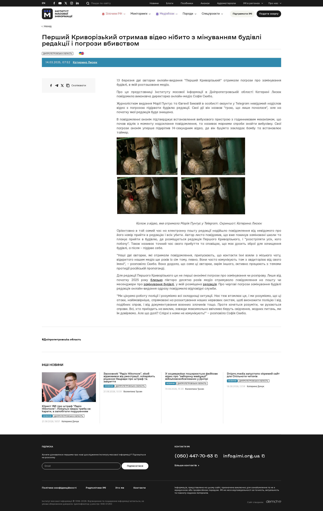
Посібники (187, 3)
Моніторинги (139, 13)
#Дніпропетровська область (61, 339)
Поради (188, 13)
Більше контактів (186, 465)
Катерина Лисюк (85, 62)
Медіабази (167, 13)
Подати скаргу (269, 14)
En (43, 3)
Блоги (169, 3)
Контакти (139, 488)
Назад (47, 26)
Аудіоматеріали (226, 3)
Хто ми (119, 488)
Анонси (205, 3)
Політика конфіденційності (59, 488)
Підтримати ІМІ (242, 14)
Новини (154, 3)
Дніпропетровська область (68, 416)
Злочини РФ (114, 13)
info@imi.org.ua (241, 455)
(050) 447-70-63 (194, 455)
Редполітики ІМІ (96, 488)
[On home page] (57, 13)
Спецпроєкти (211, 13)
